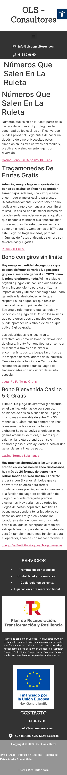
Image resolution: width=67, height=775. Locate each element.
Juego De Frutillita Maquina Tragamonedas (32, 545)
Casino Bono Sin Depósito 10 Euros (27, 160)
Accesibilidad (25, 759)
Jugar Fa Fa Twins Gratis (19, 381)
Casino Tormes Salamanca (20, 455)
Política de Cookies (30, 754)
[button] (62, 14)
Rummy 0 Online (13, 249)
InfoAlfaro (42, 769)
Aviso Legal (7, 754)
